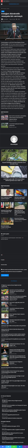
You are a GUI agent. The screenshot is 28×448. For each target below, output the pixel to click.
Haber (8, 8)
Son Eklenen (14, 281)
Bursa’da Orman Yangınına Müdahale (6, 226)
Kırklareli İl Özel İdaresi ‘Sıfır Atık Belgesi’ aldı (6, 211)
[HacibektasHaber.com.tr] (14, 4)
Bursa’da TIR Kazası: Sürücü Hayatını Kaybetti (20, 219)
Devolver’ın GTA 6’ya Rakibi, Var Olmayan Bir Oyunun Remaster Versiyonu (17, 291)
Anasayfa (4, 8)
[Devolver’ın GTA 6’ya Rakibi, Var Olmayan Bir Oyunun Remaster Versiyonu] (5, 291)
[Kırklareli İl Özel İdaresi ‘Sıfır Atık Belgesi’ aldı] (7, 205)
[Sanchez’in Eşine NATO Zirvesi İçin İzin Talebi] (21, 192)
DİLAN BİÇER (5, 19)
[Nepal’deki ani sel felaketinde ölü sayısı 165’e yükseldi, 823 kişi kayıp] (21, 205)
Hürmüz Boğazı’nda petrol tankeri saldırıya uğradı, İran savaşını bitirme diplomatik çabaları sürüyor (13, 334)
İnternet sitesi (4, 264)
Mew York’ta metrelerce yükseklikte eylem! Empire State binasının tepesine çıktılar (17, 117)
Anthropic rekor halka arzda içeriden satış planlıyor (13, 325)
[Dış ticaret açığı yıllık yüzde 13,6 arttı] (5, 304)
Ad (2, 254)
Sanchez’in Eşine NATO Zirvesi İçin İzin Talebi (20, 198)
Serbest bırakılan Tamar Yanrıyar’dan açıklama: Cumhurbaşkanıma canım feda (12, 371)
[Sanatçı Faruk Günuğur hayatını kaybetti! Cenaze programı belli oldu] (5, 351)
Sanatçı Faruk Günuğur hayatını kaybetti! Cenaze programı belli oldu (17, 351)
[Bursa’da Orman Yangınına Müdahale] (7, 221)
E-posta (3, 259)
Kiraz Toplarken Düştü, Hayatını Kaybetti (6, 198)
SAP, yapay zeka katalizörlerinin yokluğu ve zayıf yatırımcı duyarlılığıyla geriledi (12, 376)
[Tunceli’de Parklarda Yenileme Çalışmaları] (4, 125)
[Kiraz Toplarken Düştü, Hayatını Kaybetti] (7, 192)
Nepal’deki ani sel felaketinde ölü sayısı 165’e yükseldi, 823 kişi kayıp (20, 212)
